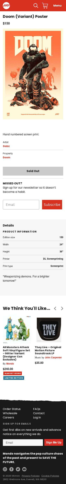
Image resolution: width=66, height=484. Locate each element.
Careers (8, 417)
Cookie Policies (50, 475)
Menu (57, 6)
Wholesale (10, 413)
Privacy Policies (31, 475)
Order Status (12, 409)
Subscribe (52, 204)
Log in (37, 417)
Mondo (10, 363)
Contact (39, 413)
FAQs (36, 409)
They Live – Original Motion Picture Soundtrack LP (48, 350)
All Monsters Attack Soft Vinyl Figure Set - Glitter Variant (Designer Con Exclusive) (16, 353)
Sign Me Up (53, 442)
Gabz (6, 146)
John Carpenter (53, 357)
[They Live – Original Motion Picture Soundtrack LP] (49, 329)
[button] (55, 308)
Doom (6, 157)
